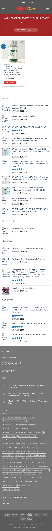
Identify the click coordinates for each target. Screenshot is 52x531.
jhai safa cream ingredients (36, 455)
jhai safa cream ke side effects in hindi (16, 466)
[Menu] (3, 9)
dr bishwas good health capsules (14, 421)
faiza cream (21, 443)
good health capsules (21, 447)
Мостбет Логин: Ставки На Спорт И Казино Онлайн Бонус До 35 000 (26, 394)
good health (7, 447)
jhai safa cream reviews (40, 466)
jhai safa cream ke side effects (33, 462)
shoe (26, 477)
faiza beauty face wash (35, 440)
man (39, 474)
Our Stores (20, 524)
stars (32, 477)
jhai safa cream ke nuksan (12, 462)
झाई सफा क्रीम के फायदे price (11, 489)
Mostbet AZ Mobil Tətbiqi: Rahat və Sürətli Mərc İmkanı (28, 402)
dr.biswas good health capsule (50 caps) (21, 417)
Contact (35, 524)
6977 (10, 378)
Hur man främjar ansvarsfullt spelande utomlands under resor (27, 386)
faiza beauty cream (9, 436)
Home (5, 18)
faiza (45, 432)
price (20, 477)
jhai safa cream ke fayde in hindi (33, 459)
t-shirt (39, 477)
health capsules (8, 451)
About (12, 524)
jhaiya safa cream (30, 474)
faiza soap (43, 443)
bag (4, 417)
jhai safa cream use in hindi (12, 474)
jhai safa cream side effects (12, 470)
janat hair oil (20, 455)
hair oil (33, 447)
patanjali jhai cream (9, 477)
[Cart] (48, 9)
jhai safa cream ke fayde (11, 459)
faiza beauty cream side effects (14, 440)
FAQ (41, 524)
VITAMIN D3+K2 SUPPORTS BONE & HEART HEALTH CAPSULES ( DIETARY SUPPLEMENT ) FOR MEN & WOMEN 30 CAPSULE (13, 71)
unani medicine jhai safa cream (30, 481)
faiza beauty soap (9, 443)
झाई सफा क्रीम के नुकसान (9, 485)
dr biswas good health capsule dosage (16, 428)
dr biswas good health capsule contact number (19, 424)
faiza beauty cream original (27, 436)
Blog (28, 524)
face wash (38, 432)
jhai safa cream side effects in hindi (36, 470)
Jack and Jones (8, 455)
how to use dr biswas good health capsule (30, 451)
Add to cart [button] (10, 82)
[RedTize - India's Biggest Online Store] (26, 9)
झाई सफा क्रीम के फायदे (24, 485)
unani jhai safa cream (10, 481)
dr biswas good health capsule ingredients (18, 432)
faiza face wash (33, 443)
